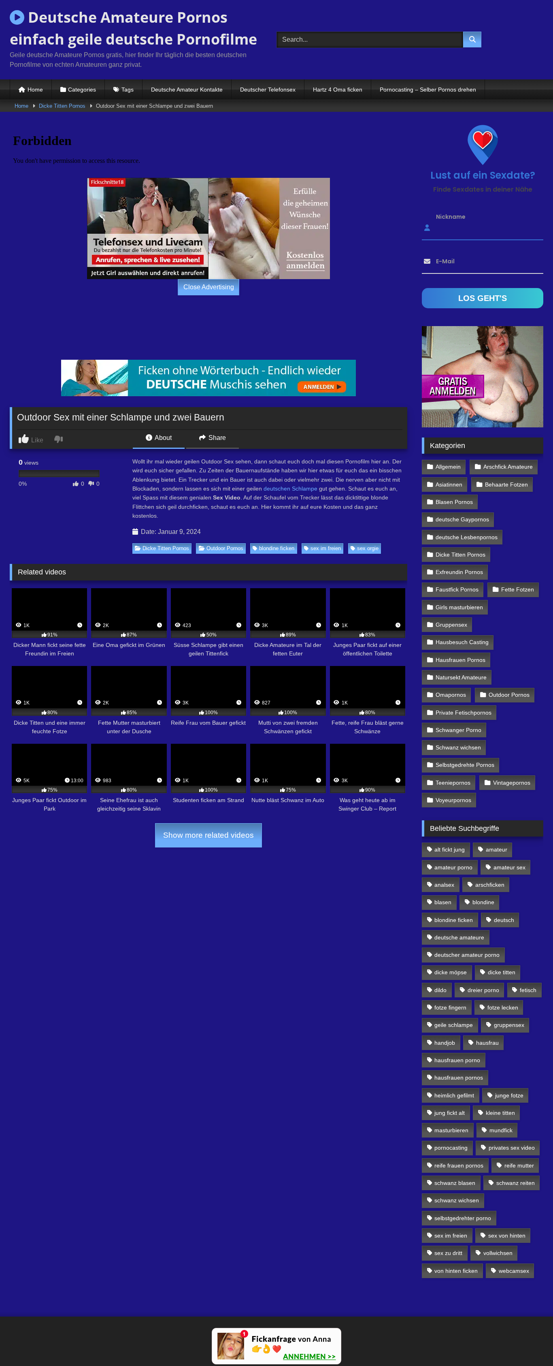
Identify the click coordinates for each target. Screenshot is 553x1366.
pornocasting (451, 1147)
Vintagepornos (511, 782)
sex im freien (326, 548)
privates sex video (512, 1147)
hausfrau (487, 1042)
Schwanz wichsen (458, 747)
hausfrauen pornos (458, 1077)
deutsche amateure (459, 937)
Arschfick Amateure (508, 466)
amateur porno (453, 867)
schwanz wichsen (456, 1200)
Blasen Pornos (454, 502)
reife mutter (519, 1165)
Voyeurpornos (453, 800)
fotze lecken (502, 1007)
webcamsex (514, 1271)
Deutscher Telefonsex (268, 89)
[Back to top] (528, 1342)
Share (216, 437)
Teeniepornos (453, 782)
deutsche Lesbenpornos (467, 537)
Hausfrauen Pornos (460, 660)
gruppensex (509, 1025)
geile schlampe (453, 1025)
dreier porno (483, 990)
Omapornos (451, 695)
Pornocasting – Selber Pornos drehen (428, 89)
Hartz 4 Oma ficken (337, 89)
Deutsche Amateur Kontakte (187, 89)
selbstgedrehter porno (462, 1218)
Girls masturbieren (459, 607)
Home (35, 89)
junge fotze (509, 1095)
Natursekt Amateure (461, 677)
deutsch (504, 920)
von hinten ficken (456, 1271)
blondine (483, 902)
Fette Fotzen (517, 589)
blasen (442, 902)
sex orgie (368, 548)
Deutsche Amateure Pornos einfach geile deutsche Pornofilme (133, 28)
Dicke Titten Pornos (62, 106)
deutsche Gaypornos (462, 519)
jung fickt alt (449, 1113)
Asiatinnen (449, 484)
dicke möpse (450, 972)
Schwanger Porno (458, 730)
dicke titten (501, 972)
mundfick (501, 1130)
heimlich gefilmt (454, 1095)
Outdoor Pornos (224, 548)
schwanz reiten (515, 1183)
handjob (444, 1042)
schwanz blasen (454, 1183)
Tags (127, 89)
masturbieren (451, 1130)
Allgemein (448, 466)
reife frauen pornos (458, 1165)
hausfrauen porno (457, 1060)
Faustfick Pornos (457, 589)
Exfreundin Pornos (459, 572)
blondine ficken (276, 548)
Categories (82, 89)
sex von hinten (506, 1235)
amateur (496, 849)
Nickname (451, 217)
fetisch (528, 990)
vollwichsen (498, 1253)
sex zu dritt (448, 1253)
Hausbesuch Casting (462, 642)
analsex (444, 884)
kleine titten (500, 1113)
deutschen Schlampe (290, 488)
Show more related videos (208, 835)
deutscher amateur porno (467, 955)
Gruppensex (451, 624)
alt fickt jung (449, 849)
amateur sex (509, 867)
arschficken (489, 884)
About (162, 437)
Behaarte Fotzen (506, 484)
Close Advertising (208, 287)
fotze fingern (450, 1007)
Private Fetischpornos (463, 712)
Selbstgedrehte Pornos (465, 765)
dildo (440, 990)
